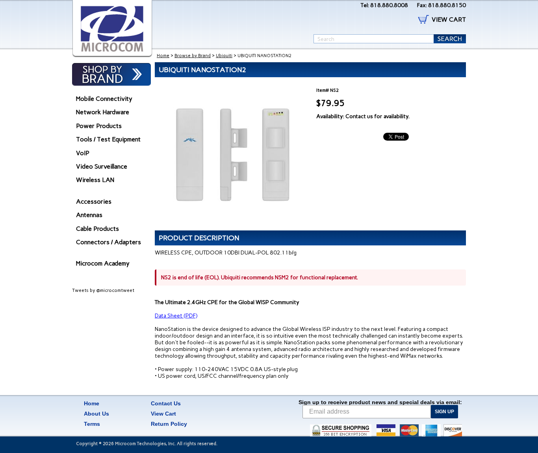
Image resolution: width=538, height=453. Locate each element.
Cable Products (97, 228)
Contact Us (166, 403)
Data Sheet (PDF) (176, 315)
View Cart (163, 413)
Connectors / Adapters (108, 242)
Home (163, 55)
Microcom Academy (103, 263)
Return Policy (169, 424)
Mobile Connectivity (104, 98)
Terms (92, 424)
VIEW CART (449, 19)
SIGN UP (444, 411)
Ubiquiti (224, 55)
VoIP (82, 153)
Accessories (93, 201)
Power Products (99, 126)
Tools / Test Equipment (108, 139)
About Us (96, 413)
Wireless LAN (95, 180)
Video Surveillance (101, 166)
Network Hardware (102, 112)
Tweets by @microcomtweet (103, 290)
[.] (112, 29)
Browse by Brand (192, 55)
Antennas (89, 215)
